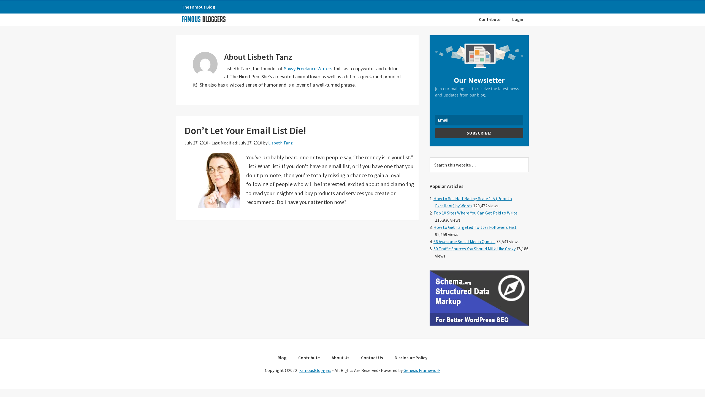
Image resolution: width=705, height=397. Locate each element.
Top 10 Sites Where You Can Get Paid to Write (475, 213)
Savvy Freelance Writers (308, 68)
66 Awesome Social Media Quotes (464, 241)
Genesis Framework (421, 370)
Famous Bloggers (203, 19)
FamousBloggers (315, 370)
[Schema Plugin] (479, 324)
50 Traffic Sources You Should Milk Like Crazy (474, 248)
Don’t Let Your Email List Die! (245, 130)
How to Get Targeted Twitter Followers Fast (475, 227)
